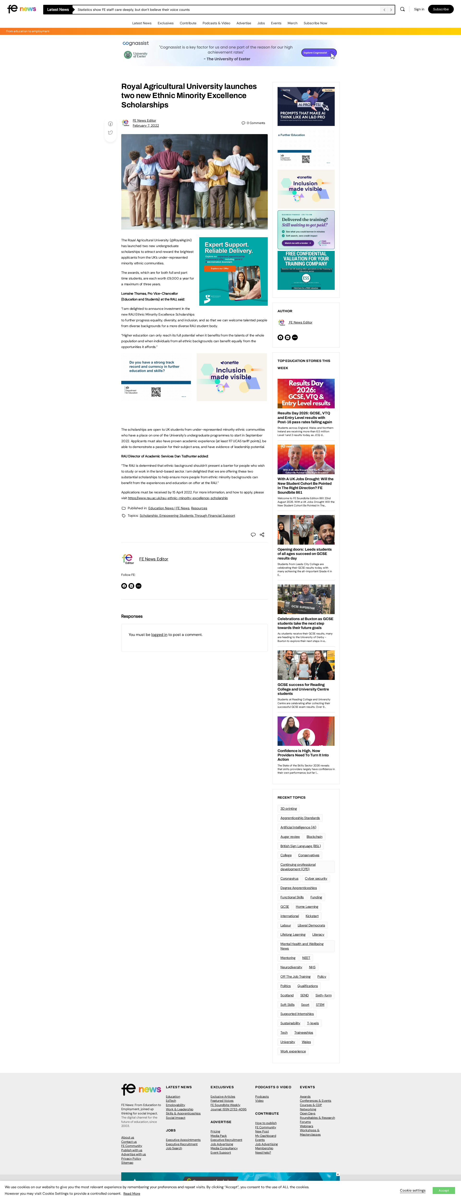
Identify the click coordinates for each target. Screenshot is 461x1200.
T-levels (313, 1023)
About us (127, 1137)
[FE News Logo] (21, 8)
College (285, 855)
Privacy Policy (131, 1158)
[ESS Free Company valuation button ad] (306, 270)
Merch (292, 23)
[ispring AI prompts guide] (306, 106)
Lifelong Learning (293, 934)
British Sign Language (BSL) (300, 846)
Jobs (261, 23)
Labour (285, 925)
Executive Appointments (183, 1140)
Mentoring (288, 958)
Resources (199, 508)
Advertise (244, 23)
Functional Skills (292, 897)
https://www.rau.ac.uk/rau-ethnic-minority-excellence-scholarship (178, 498)
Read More (131, 1193)
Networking (308, 1109)
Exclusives (166, 23)
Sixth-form (323, 995)
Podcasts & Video (216, 23)
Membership (264, 1148)
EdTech (171, 1101)
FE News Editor (144, 120)
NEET (306, 958)
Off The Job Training (295, 976)
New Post (262, 1131)
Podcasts (262, 1096)
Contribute (188, 23)
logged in (159, 634)
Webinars (306, 1126)
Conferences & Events (315, 1101)
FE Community (131, 1146)
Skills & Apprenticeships (183, 1113)
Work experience (293, 1051)
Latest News (142, 23)
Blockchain (314, 836)
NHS (312, 967)
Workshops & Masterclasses (310, 1132)
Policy (321, 976)
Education (173, 1096)
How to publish (266, 1123)
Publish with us (131, 1150)
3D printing (288, 808)
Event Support (221, 1152)
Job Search (174, 1148)
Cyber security (316, 878)
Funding (316, 897)
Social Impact (175, 1118)
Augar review (290, 836)
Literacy (318, 934)
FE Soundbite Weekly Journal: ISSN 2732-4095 (229, 1107)
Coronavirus (289, 878)
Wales (306, 1042)
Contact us (129, 1142)
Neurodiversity (291, 967)
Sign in (419, 9)
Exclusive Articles (223, 1096)
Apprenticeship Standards (300, 818)
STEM (320, 1004)
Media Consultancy (224, 1148)
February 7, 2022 (146, 125)
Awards (305, 1096)
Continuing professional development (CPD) (297, 866)
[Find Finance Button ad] (306, 229)
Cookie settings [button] (412, 1190)
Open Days (307, 1113)
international (289, 916)
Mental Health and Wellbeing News (302, 946)
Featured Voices (222, 1101)
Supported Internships (297, 1014)
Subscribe (441, 9)
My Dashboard (265, 1136)
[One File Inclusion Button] (232, 398)
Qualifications (307, 986)
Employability (175, 1105)
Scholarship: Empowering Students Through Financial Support (187, 515)
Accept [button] (444, 1190)
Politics (285, 986)
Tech (284, 1032)
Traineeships (303, 1032)
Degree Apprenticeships (298, 888)
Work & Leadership (179, 1109)
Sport (305, 1004)
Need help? (263, 1152)
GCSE (284, 906)
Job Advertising (222, 1144)
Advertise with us (133, 1154)
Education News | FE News (168, 508)
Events (276, 23)
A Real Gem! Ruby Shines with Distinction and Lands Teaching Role (129, 9)
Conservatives (308, 855)
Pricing (215, 1131)
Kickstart (312, 916)
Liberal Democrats (311, 925)
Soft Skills (287, 1004)
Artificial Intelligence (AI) (298, 827)
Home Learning (307, 906)
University (287, 1042)
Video (259, 1101)
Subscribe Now (315, 23)
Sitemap (127, 1163)
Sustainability (290, 1023)
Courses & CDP (311, 1105)
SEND (304, 995)
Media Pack (219, 1136)
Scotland (287, 995)
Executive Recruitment (182, 1144)
